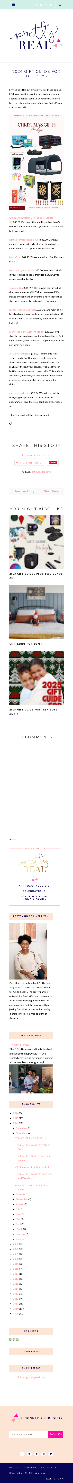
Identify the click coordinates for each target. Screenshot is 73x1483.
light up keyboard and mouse (24, 239)
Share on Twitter (31, 463)
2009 (16, 1313)
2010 (16, 1308)
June (18, 1214)
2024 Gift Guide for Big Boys (30, 1138)
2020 (16, 1258)
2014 (16, 1288)
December (21, 1128)
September (22, 1199)
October (20, 1194)
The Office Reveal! (19, 1044)
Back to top (53, 1478)
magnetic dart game (19, 393)
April (18, 1224)
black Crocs (15, 257)
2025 (16, 1118)
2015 (16, 1283)
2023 (16, 1243)
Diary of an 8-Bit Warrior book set (26, 331)
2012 (16, 1298)
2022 (16, 1249)
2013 (16, 1293)
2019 (16, 1263)
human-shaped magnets (22, 309)
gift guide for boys (41, 471)
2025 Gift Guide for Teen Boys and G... (33, 712)
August (20, 1204)
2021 (16, 1253)
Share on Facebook (37, 455)
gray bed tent (16, 287)
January (20, 1239)
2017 (16, 1273)
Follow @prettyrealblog (31, 1377)
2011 (16, 1303)
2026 (16, 1113)
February (20, 1234)
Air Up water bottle (19, 353)
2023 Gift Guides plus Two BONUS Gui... (36, 576)
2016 (16, 1278)
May (18, 1219)
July (18, 1209)
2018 (16, 1268)
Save (54, 462)
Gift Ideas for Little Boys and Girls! (33, 1167)
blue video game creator (22, 270)
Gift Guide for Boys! (25, 643)
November (21, 1133)
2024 (16, 1123)
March (19, 1229)
